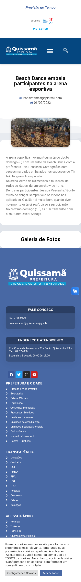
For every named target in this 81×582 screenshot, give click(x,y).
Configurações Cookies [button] (21, 573)
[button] (50, 51)
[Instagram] (26, 374)
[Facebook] (11, 374)
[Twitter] (19, 374)
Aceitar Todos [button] (50, 573)
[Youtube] (34, 374)
